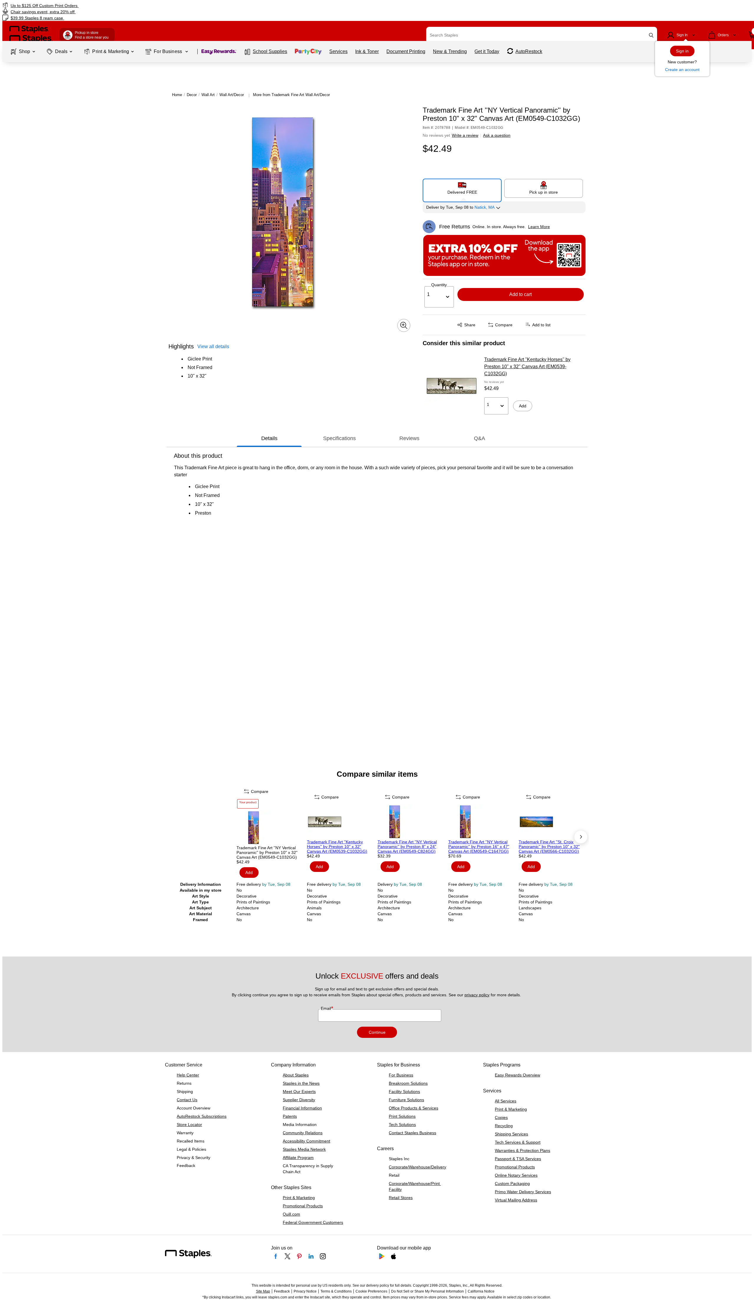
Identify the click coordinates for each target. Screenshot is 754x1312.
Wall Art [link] (208, 95)
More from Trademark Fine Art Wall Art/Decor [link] (291, 95)
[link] (127, 5)
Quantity (439, 285)
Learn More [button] (539, 226)
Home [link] (177, 95)
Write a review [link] (465, 135)
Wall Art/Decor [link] (231, 95)
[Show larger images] (403, 325)
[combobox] (541, 35)
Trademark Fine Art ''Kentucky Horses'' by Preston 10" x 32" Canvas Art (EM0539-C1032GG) (527, 366)
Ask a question (496, 135)
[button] (651, 35)
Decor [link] (192, 95)
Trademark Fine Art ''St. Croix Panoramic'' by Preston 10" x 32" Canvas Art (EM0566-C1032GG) (549, 846)
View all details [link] (213, 346)
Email (326, 1008)
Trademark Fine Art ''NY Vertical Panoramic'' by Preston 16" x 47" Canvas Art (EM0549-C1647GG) (478, 846)
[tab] (269, 438)
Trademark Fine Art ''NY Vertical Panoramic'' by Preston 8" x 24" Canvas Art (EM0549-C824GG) (407, 846)
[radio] (462, 188)
